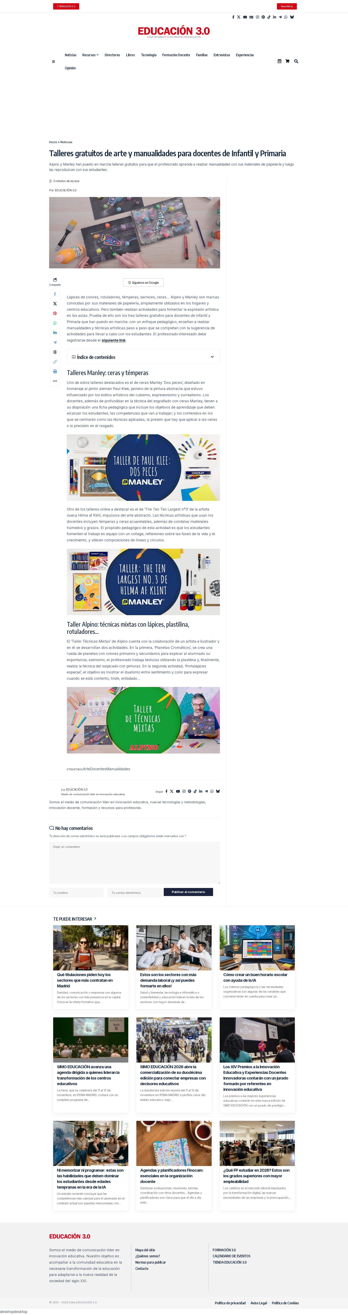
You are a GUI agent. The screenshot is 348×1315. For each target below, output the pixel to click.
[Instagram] (257, 17)
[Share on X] (55, 303)
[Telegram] (280, 17)
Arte (86, 769)
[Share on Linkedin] (55, 333)
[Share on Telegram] (55, 342)
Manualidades (118, 769)
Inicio (53, 142)
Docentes (98, 769)
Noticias (66, 142)
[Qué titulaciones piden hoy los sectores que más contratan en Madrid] (90, 947)
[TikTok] (268, 17)
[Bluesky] (292, 17)
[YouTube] (245, 17)
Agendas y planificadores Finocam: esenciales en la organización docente (171, 1176)
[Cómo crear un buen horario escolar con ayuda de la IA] (257, 947)
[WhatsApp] (285, 17)
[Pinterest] (263, 17)
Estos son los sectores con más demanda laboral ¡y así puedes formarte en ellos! (168, 980)
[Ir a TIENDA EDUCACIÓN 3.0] (287, 61)
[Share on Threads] (55, 352)
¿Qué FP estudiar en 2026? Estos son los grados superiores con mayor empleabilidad (256, 1176)
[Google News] (251, 17)
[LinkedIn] (274, 17)
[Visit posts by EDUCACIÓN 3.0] (54, 792)
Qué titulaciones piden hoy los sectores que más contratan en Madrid (85, 980)
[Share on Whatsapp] (55, 323)
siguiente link (113, 340)
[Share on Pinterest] (55, 313)
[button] (296, 61)
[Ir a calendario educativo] (280, 61)
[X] (238, 17)
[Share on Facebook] (55, 294)
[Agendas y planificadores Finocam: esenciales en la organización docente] (173, 1143)
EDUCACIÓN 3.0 (66, 190)
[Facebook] (233, 17)
